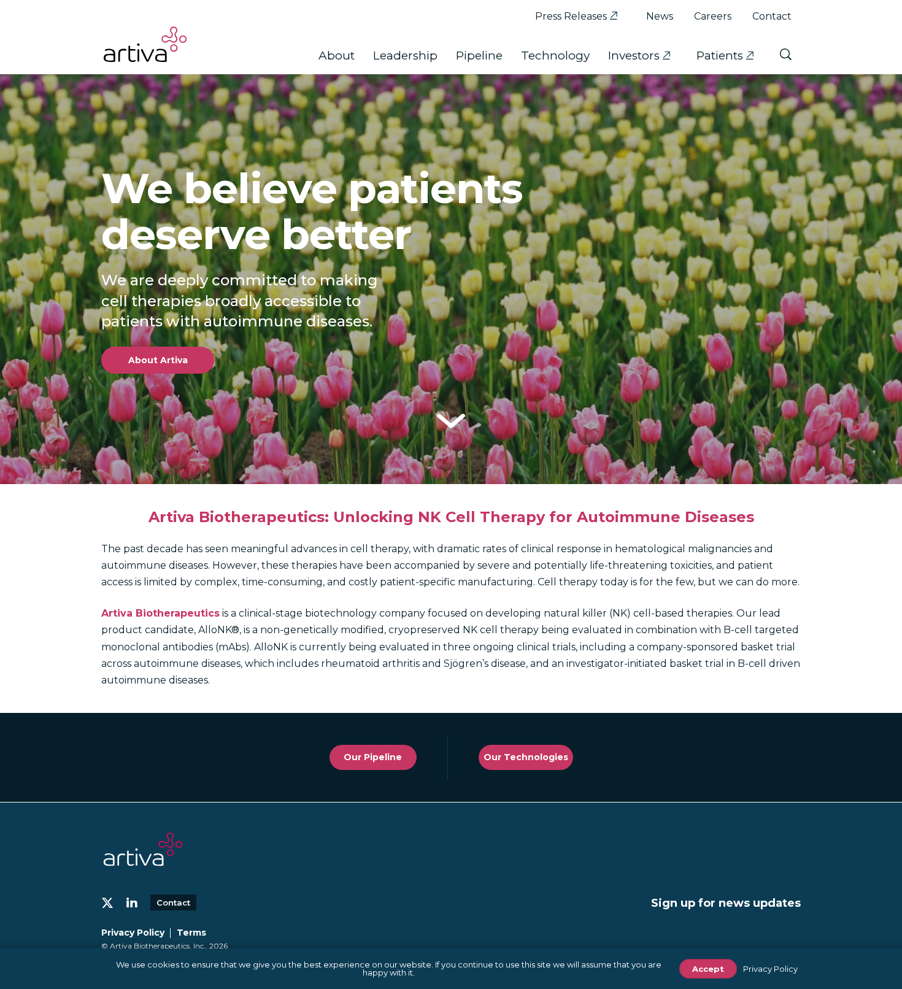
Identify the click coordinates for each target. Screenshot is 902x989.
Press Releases (571, 16)
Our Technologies (526, 757)
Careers (712, 16)
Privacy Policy (132, 932)
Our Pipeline (373, 757)
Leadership (405, 55)
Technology (555, 55)
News (659, 16)
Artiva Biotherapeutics (160, 613)
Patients (719, 55)
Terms (191, 932)
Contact (772, 16)
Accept (708, 969)
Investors (634, 55)
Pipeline (479, 55)
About (336, 55)
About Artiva (158, 360)
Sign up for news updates (726, 903)
